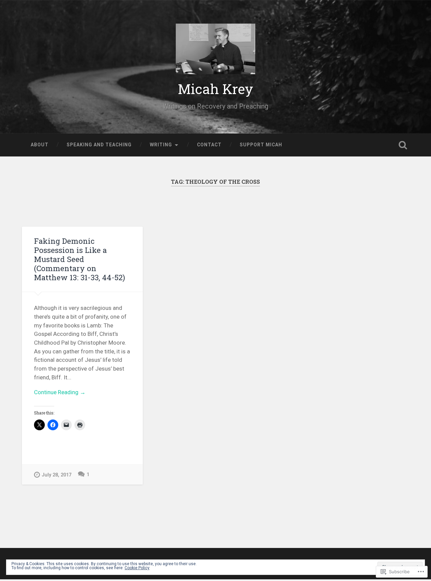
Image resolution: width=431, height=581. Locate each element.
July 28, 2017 (56, 475)
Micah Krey (215, 89)
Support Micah (261, 144)
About (39, 144)
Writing (161, 144)
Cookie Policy (137, 567)
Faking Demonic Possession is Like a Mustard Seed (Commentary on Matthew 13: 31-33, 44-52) (79, 259)
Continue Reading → (60, 392)
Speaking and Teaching (99, 144)
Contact (209, 144)
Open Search (402, 145)
